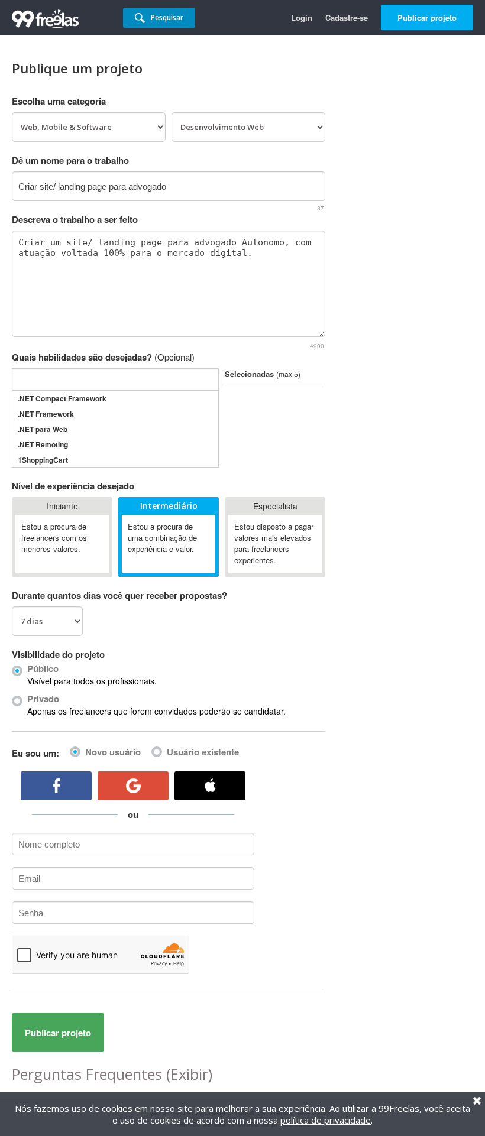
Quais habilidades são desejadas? (103, 356)
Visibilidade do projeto (58, 654)
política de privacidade (325, 1120)
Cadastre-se (346, 17)
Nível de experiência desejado (73, 485)
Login (301, 17)
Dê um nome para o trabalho (70, 160)
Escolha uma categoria (59, 101)
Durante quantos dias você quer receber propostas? (119, 595)
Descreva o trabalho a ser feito (75, 219)
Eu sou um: (35, 753)
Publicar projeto (427, 17)
